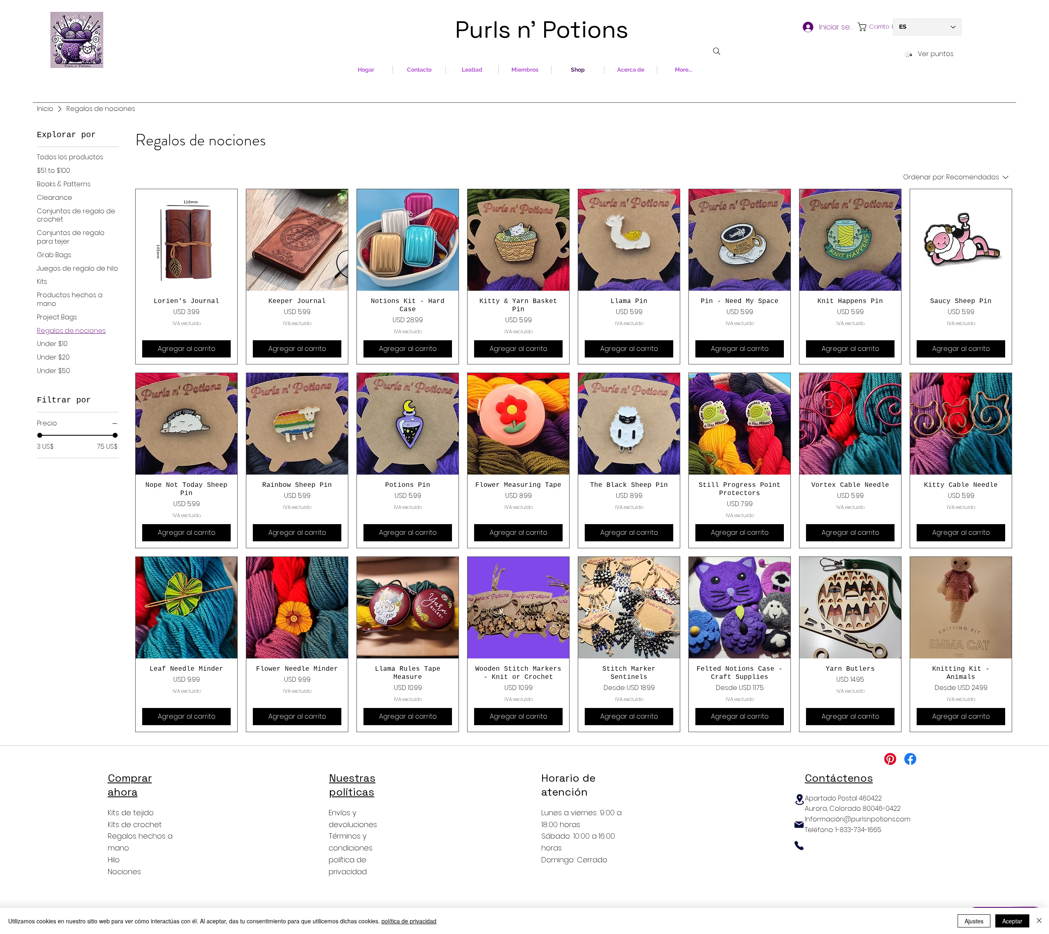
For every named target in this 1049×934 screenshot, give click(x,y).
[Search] (716, 51)
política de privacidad (408, 921)
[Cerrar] (1039, 920)
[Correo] (799, 824)
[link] (874, 27)
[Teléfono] (799, 845)
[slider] (40, 435)
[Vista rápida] (186, 240)
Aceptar (1012, 921)
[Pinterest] (890, 759)
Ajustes (974, 921)
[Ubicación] (799, 799)
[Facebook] (910, 759)
